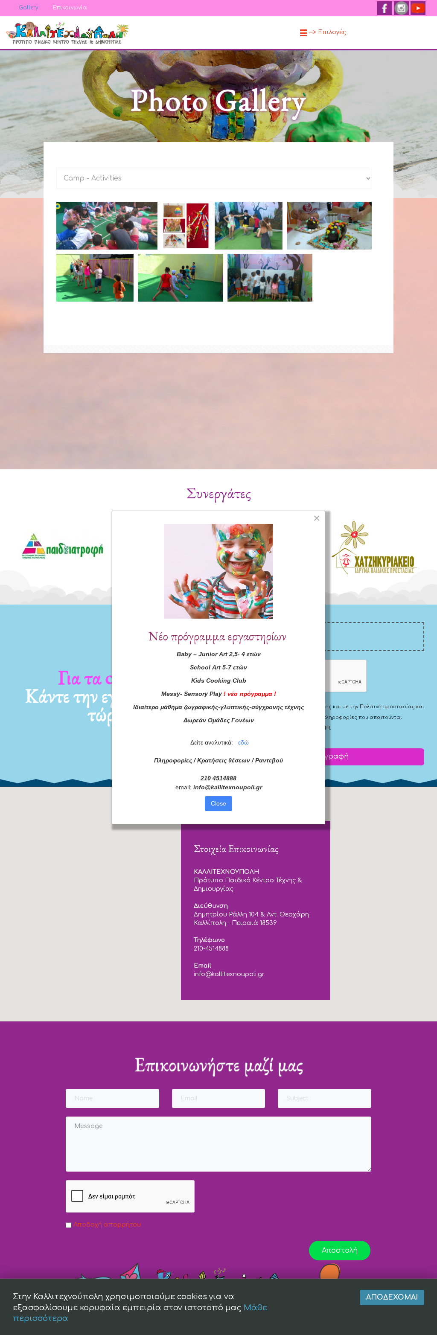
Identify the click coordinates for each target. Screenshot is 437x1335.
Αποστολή (340, 1250)
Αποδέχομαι (392, 1297)
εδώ (243, 742)
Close (218, 803)
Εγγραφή (331, 756)
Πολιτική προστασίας (387, 706)
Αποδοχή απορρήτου (107, 1225)
